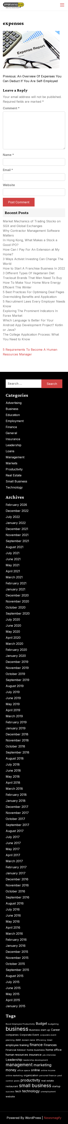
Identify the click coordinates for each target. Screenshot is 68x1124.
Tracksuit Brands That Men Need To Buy (32, 278)
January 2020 (16, 656)
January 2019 (16, 728)
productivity (30, 1080)
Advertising (14, 403)
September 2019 (17, 680)
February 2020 (16, 650)
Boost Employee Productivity (20, 1024)
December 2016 (17, 879)
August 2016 (15, 903)
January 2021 (15, 589)
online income (48, 1070)
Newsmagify (52, 1118)
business (17, 1028)
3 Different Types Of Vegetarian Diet (28, 273)
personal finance (47, 1075)
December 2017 (17, 807)
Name (8, 155)
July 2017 (13, 837)
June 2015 (13, 988)
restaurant (12, 1086)
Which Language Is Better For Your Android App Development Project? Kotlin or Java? (33, 325)
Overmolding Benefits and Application (30, 297)
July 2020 (13, 619)
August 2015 (14, 976)
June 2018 (13, 770)
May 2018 (13, 776)
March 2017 (14, 861)
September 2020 (18, 613)
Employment (15, 421)
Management (15, 457)
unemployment (48, 1091)
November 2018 (17, 740)
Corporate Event (29, 1034)
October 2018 (15, 746)
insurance (35, 1054)
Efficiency (41, 1040)
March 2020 (14, 644)
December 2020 (17, 595)
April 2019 (13, 710)
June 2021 (13, 559)
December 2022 (17, 511)
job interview (49, 1055)
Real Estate (14, 475)
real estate (47, 1080)
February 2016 (16, 939)
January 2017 (16, 873)
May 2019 (13, 704)
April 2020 (13, 637)
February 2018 (16, 795)
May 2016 (13, 921)
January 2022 (16, 523)
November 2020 (17, 601)
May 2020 (13, 631)
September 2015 (17, 970)
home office (54, 1050)
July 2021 (12, 553)
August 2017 (15, 831)
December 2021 (17, 529)
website (10, 1096)
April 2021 (13, 571)
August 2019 (15, 686)
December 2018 (17, 734)
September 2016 (17, 897)
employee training (17, 1045)
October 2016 (15, 891)
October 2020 (16, 607)
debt (18, 1039)
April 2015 (13, 1000)
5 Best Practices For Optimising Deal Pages (33, 292)
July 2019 (13, 692)
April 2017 (13, 855)
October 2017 (15, 819)
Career (55, 1030)
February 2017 (16, 867)
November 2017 (17, 813)
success (10, 1091)
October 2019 (15, 674)
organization (31, 1075)
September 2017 (17, 825)
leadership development (35, 1060)
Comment (11, 108)
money (11, 1070)
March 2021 (14, 577)
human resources (17, 1054)
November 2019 (17, 668)
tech (18, 1091)
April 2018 (13, 782)
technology (31, 1091)
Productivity (14, 469)
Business (12, 409)
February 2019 (16, 722)
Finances (50, 1045)
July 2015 (12, 982)
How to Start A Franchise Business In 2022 (34, 268)
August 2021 (14, 547)
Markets (11, 463)
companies (12, 1034)
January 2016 (16, 946)
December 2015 (17, 952)
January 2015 (15, 1006)
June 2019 (13, 698)
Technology (14, 487)
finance (36, 1044)
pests (17, 1081)
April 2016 (13, 927)
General (11, 433)
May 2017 (13, 849)
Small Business (16, 481)
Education (13, 415)
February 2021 (16, 583)
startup (56, 1086)
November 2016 (17, 885)
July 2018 (13, 764)
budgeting (53, 1024)
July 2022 (13, 517)
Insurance (13, 439)
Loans (10, 451)
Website (9, 185)
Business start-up (39, 1029)
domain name (28, 1040)
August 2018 (15, 758)
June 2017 (13, 843)
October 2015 (15, 964)
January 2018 (16, 801)
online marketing (14, 1075)
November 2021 (17, 535)
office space (23, 1070)
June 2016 (13, 915)
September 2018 (17, 752)
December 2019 (17, 662)
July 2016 (13, 909)
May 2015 (12, 994)
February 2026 (16, 505)
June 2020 (13, 625)
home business (36, 1049)
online (35, 1070)
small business (35, 1085)
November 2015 (17, 958)
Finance (11, 427)
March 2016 (14, 933)
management (19, 1064)
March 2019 (14, 716)
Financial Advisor (16, 1049)
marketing (42, 1065)
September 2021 (17, 541)
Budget (41, 1023)
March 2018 (14, 788)
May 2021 (12, 565)
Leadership (13, 445)
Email (8, 170)
